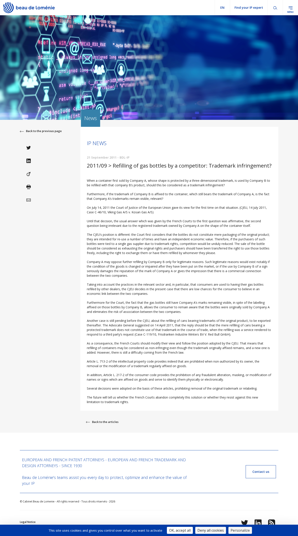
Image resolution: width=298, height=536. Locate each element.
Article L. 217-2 (113, 375)
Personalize (240, 530)
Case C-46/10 (96, 212)
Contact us (260, 472)
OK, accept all (180, 530)
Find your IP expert (249, 7)
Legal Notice (28, 522)
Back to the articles (105, 422)
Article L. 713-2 (98, 361)
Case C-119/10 (145, 334)
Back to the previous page (44, 131)
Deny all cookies (210, 530)
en (222, 7)
